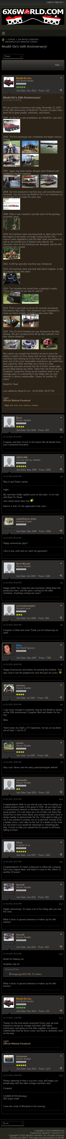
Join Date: (21, 90)
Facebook (25, 400)
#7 (61, 665)
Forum (11, 39)
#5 (61, 583)
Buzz (19, 417)
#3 (61, 476)
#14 (61, 1018)
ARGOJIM (21, 457)
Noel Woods (23, 563)
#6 (61, 625)
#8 (61, 705)
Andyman (21, 1056)
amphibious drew (26, 518)
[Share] (60, 89)
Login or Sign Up (54, 2)
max (20, 405)
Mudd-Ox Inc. (24, 391)
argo (16, 405)
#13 (61, 954)
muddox (35, 405)
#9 (61, 762)
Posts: (42, 90)
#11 (61, 862)
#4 (61, 538)
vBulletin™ (47, 1133)
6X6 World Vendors (28, 39)
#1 (61, 97)
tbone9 (20, 884)
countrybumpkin (25, 605)
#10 (61, 799)
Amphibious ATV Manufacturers (21, 42)
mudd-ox (27, 405)
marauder (21, 780)
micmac (20, 685)
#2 (61, 437)
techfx (20, 743)
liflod (19, 842)
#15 (61, 1075)
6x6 (11, 405)
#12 (61, 904)
